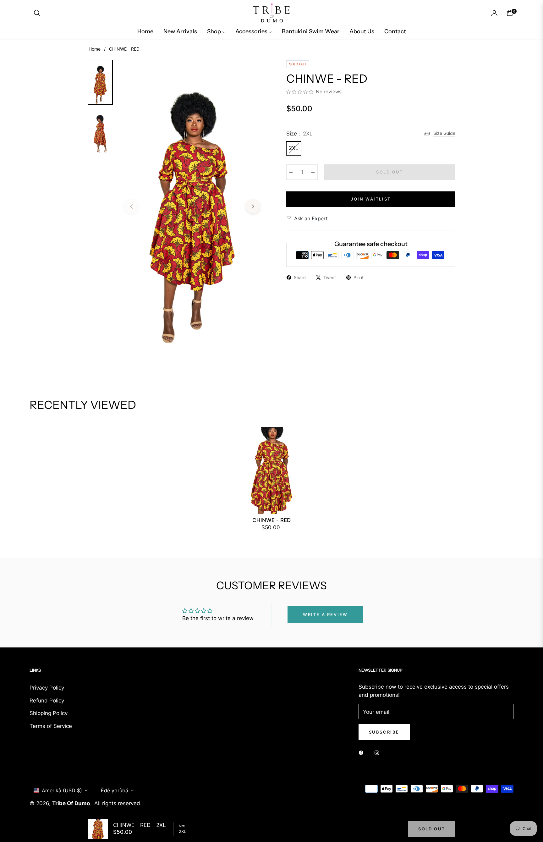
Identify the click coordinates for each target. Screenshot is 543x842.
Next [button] (253, 206)
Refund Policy (47, 700)
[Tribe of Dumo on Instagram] (378, 752)
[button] (37, 12)
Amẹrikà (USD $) (62, 790)
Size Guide (444, 133)
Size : (299, 133)
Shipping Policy (49, 713)
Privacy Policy (47, 688)
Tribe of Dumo (71, 803)
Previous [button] (131, 206)
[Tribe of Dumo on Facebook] (363, 752)
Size (182, 826)
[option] (192, 201)
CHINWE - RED (271, 520)
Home (95, 49)
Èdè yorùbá (114, 790)
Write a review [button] (325, 614)
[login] (494, 13)
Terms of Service (51, 726)
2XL (294, 148)
